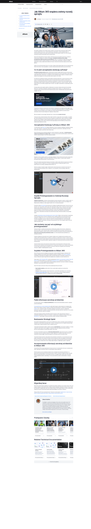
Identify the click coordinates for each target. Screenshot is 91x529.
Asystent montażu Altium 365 (41, 272)
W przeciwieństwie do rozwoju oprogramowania (42, 306)
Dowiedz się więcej (40, 152)
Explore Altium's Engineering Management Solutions (43, 396)
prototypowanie (43, 205)
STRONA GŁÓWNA (21, 4)
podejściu (35, 308)
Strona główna (20, 8)
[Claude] (47, 24)
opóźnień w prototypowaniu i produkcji (62, 259)
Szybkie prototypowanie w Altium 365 (25, 26)
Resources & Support (42, 1)
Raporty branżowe (25, 8)
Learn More (39, 103)
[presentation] (72, 418)
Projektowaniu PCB (29, 4)
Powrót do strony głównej (54, 461)
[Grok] (51, 24)
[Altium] (11, 1)
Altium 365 (44, 127)
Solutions (33, 1)
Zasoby (45, 4)
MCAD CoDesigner (67, 254)
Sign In (81, 1)
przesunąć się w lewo (55, 260)
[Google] (49, 24)
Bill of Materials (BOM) (44, 259)
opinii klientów (36, 316)
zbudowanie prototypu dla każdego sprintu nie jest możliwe (48, 215)
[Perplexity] (46, 24)
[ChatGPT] (44, 24)
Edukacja (51, 1)
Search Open (57, 1)
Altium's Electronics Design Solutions (59, 396)
